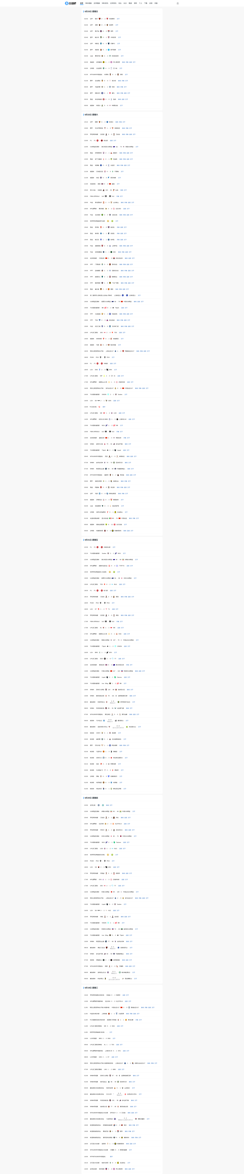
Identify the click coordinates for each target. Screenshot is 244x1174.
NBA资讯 (105, 3)
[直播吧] (70, 3)
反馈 (150, 3)
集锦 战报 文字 (123, 99)
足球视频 (97, 3)
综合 (120, 3)
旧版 (156, 3)
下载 (145, 3)
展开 (104, 407)
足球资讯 (113, 3)
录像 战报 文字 (122, 227)
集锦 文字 (123, 190)
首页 (81, 3)
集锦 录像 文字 (123, 80)
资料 (135, 3)
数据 (130, 3)
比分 (125, 3)
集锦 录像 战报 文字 (128, 62)
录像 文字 (119, 196)
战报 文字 (113, 140)
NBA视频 (88, 3)
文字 (118, 19)
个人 (140, 3)
